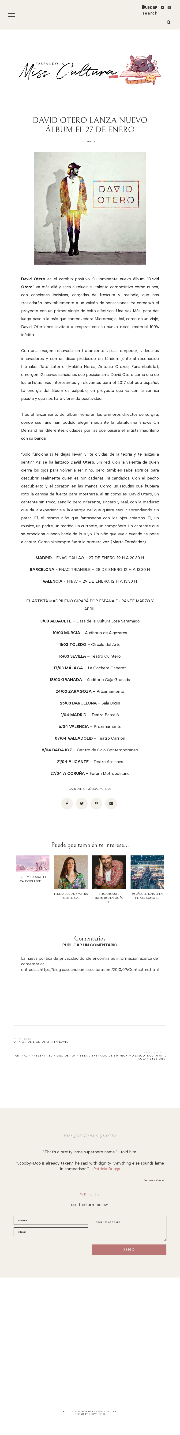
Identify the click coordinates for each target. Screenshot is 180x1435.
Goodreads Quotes (154, 1180)
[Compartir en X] (82, 803)
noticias (106, 789)
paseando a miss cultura (99, 1411)
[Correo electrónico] (111, 803)
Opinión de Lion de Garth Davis (41, 1041)
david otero (76, 789)
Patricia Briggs (106, 1168)
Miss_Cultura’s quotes (90, 1135)
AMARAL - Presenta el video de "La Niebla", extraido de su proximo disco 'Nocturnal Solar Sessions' (90, 1057)
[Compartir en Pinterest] (96, 803)
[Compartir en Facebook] (67, 803)
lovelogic (98, 1414)
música (92, 789)
